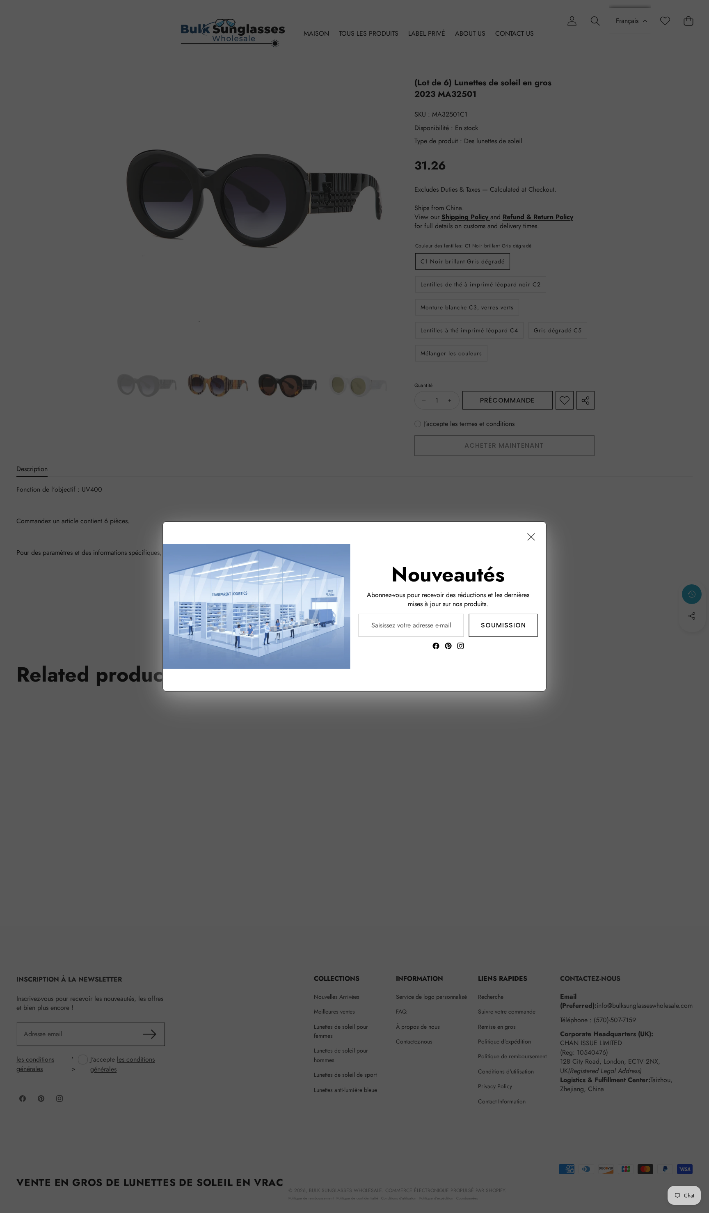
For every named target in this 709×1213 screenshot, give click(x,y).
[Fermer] (531, 536)
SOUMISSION (503, 625)
